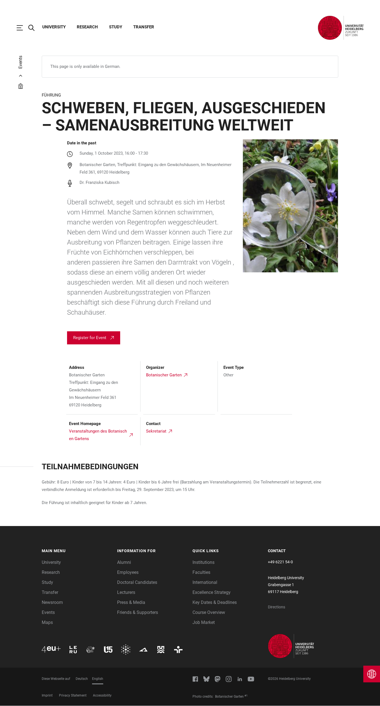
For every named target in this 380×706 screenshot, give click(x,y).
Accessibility (102, 695)
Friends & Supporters (137, 612)
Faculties (201, 572)
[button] (77, 551)
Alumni (124, 562)
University (54, 26)
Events (48, 612)
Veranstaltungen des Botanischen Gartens (98, 435)
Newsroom (52, 602)
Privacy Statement (73, 695)
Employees (128, 572)
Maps (47, 622)
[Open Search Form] (34, 27)
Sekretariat (156, 431)
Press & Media (131, 602)
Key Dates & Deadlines (215, 602)
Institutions (203, 562)
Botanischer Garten (164, 374)
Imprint (47, 695)
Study (115, 26)
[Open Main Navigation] (22, 27)
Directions (276, 607)
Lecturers (126, 592)
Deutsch (82, 679)
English (97, 679)
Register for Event (89, 337)
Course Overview (209, 612)
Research (87, 26)
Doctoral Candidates (137, 582)
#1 (246, 695)
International (205, 582)
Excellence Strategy (212, 592)
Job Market (204, 622)
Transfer (143, 26)
